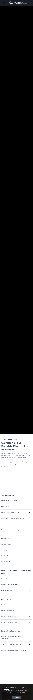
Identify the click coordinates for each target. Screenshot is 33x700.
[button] (16, 501)
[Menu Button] (4, 3)
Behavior (6, 689)
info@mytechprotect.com (12, 675)
